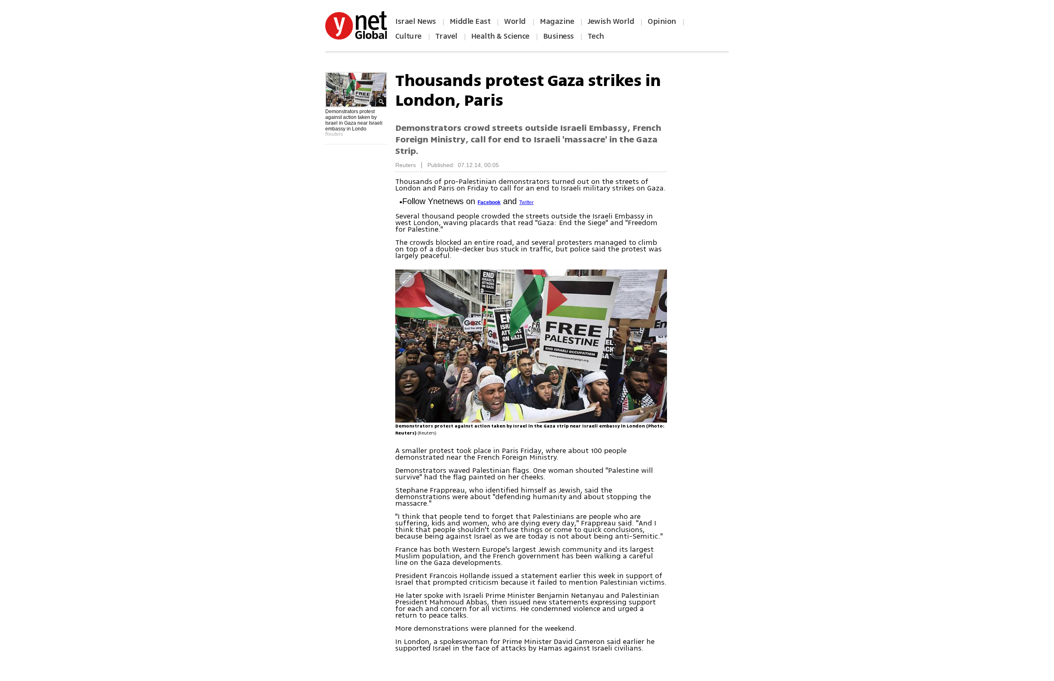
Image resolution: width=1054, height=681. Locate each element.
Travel (446, 36)
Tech (596, 36)
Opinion (662, 21)
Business (558, 36)
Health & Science (500, 36)
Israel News (415, 21)
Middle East (470, 21)
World (515, 21)
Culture (408, 36)
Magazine (557, 21)
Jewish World (611, 21)
